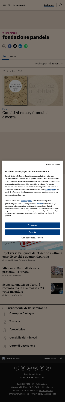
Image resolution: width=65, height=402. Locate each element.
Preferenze (32, 225)
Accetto (32, 232)
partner (40, 204)
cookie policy (50, 189)
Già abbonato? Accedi (32, 237)
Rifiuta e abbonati (53, 164)
